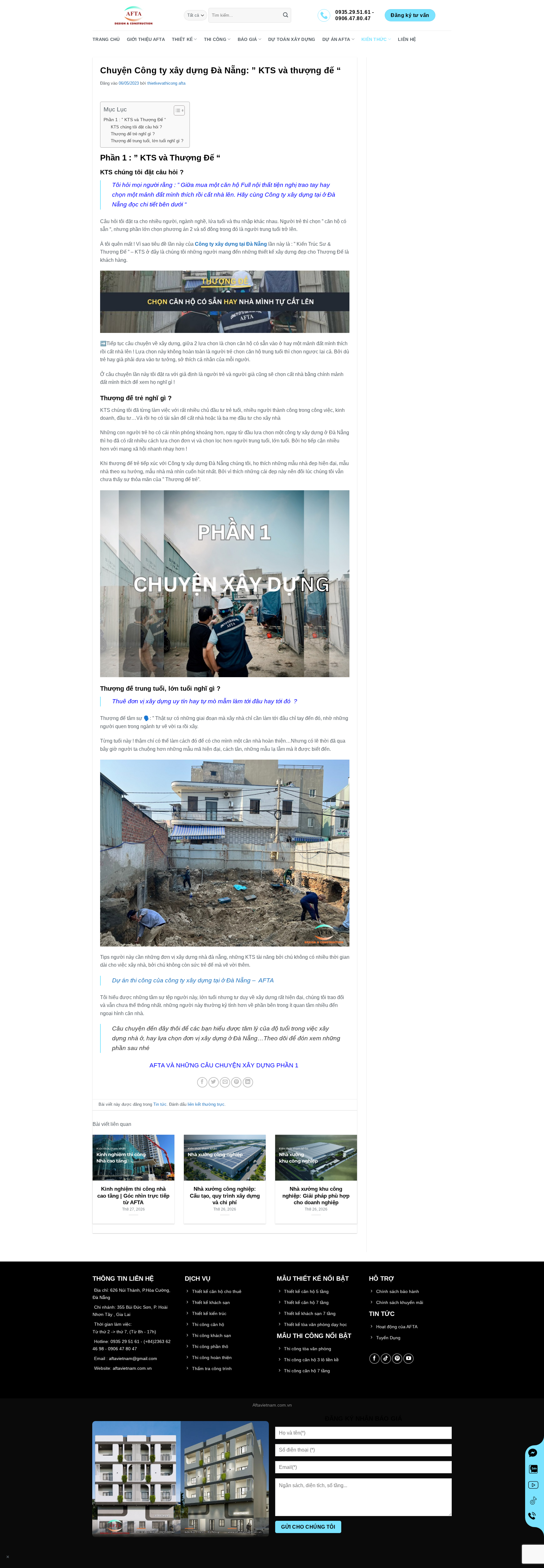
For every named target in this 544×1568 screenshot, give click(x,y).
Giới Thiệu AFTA (146, 39)
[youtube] (534, 1486)
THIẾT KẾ (182, 39)
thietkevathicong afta (166, 83)
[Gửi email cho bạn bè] (225, 1082)
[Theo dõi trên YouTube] (408, 1358)
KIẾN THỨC (374, 39)
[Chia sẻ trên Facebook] (202, 1082)
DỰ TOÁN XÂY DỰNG (291, 39)
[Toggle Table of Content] (176, 110)
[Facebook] (534, 1454)
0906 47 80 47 (122, 1348)
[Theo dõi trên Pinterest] (397, 1358)
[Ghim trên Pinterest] (236, 1082)
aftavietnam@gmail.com (133, 1358)
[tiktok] (534, 1502)
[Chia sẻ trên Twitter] (213, 1082)
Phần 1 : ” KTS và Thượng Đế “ (135, 119)
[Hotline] (534, 1517)
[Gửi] (285, 15)
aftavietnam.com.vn (132, 1368)
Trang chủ (106, 39)
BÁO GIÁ (247, 39)
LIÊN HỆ (407, 39)
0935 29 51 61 (124, 1341)
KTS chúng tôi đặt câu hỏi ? (136, 127)
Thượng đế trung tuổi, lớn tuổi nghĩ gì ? (147, 140)
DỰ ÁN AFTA (336, 39)
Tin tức (160, 1104)
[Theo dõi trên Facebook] (374, 1358)
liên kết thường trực (206, 1104)
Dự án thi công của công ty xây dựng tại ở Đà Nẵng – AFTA (193, 980)
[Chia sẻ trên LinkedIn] (248, 1082)
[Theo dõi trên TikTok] (386, 1358)
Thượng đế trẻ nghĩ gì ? (133, 134)
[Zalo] (534, 1470)
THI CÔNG (215, 39)
